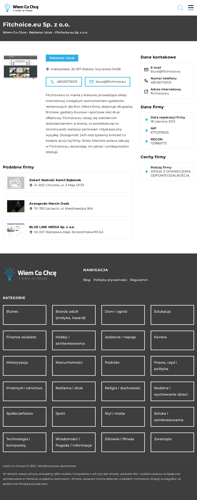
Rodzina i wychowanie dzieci (171, 391)
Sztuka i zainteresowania (168, 416)
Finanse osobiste (21, 337)
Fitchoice (53, 95)
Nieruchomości (69, 362)
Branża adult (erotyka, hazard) (70, 314)
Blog (87, 280)
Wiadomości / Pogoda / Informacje (74, 442)
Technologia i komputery (18, 442)
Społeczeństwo (19, 413)
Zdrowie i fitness (119, 439)
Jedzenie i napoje (120, 337)
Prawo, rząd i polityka (165, 365)
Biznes (12, 311)
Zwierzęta (163, 439)
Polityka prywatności (110, 280)
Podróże (112, 362)
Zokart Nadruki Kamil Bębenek (55, 180)
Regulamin (139, 280)
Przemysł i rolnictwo (24, 388)
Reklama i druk (62, 58)
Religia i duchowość (122, 388)
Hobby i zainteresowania (70, 340)
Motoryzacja (17, 362)
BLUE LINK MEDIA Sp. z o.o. (52, 227)
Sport (60, 413)
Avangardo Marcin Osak (49, 203)
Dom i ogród (116, 311)
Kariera (160, 337)
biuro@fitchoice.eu (111, 81)
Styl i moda (115, 413)
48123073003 (67, 81)
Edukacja (162, 311)
